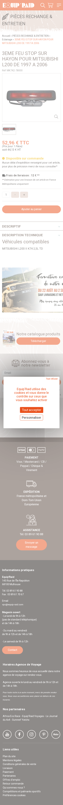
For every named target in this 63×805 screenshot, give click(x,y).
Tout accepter (31, 410)
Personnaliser (31, 417)
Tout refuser (52, 379)
